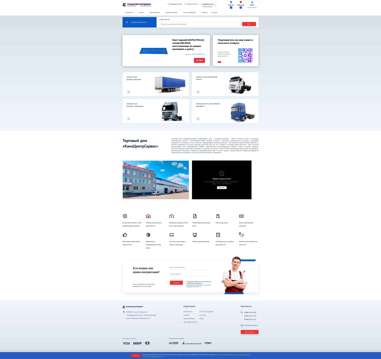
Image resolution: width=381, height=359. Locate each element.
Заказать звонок (207, 6)
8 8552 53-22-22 (250, 319)
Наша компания (155, 12)
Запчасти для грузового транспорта (135, 105)
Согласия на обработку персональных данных (232, 354)
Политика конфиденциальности (153, 356)
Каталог (141, 12)
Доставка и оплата (171, 12)
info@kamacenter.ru (192, 4)
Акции (215, 12)
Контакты (204, 12)
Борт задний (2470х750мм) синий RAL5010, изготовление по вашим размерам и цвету (188, 44)
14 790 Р (199, 60)
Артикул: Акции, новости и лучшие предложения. (224, 54)
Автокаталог (129, 12)
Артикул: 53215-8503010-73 (195, 54)
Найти (249, 24)
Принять (136, 355)
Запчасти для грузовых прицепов (134, 78)
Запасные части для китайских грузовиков (208, 105)
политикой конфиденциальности (198, 285)
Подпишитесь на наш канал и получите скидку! (235, 41)
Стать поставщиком (189, 12)
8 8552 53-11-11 (250, 316)
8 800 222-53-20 (208, 4)
